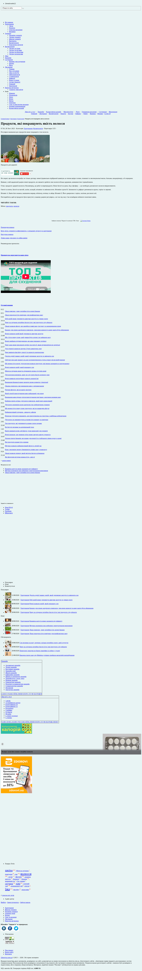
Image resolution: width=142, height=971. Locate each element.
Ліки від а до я (30, 112)
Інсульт (70, 114)
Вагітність (12, 41)
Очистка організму (16, 30)
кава (18, 883)
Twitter (7, 509)
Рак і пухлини (14, 71)
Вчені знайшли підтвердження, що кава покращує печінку (25, 341)
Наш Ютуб (9, 507)
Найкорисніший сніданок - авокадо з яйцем (20, 412)
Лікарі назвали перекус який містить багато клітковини (24, 453)
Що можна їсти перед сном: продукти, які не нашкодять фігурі (27, 408)
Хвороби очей (11, 671)
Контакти (8, 954)
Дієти (11, 26)
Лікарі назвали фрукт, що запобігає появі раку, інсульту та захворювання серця (33, 326)
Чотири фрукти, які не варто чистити (18, 390)
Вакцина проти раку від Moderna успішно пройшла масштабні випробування (47, 655)
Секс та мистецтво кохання (18, 104)
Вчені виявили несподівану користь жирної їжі (21, 378)
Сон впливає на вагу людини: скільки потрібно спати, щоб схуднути (44, 643)
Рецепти (12, 28)
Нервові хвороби (12, 680)
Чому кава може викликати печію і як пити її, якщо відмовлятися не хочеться (32, 345)
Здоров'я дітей (10, 913)
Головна (3, 118)
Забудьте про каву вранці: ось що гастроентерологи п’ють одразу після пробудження (35, 360)
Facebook (8, 511)
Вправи (100, 114)
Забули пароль (25, 902)
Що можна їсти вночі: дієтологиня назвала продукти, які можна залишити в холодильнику (37, 363)
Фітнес (11, 63)
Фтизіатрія (9, 688)
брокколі (16, 879)
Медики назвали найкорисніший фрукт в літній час (23, 446)
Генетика (12, 103)
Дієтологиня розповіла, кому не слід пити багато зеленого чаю (27, 375)
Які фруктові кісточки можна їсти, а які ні (20, 457)
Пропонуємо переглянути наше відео (14, 255)
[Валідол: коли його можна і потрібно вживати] (71, 742)
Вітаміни (12, 32)
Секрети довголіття (16, 89)
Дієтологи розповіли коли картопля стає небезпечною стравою (27, 405)
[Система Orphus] (85, 220)
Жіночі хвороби (11, 673)
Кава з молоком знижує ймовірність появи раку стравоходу (26, 449)
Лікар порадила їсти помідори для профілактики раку (24, 315)
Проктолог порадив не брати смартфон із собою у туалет (40, 651)
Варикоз (93, 114)
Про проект (9, 950)
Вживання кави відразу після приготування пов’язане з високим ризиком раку (33, 397)
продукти (9, 206)
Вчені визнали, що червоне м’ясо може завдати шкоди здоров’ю (28, 435)
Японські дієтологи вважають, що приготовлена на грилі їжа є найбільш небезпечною (35, 416)
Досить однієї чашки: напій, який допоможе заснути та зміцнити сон (29, 356)
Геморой (12, 84)
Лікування (8, 67)
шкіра (9, 870)
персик (26, 886)
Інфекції (12, 78)
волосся (16, 206)
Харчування (9, 24)
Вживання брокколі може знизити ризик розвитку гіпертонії (26, 382)
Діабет (85, 114)
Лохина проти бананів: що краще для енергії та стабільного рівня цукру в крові (33, 438)
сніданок (9, 883)
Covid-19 (107, 114)
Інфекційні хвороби (13, 675)
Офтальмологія (14, 74)
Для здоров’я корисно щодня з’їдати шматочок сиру (23, 349)
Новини (12, 93)
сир (16, 874)
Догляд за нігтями (15, 50)
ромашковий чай (17, 886)
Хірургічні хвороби (12, 690)
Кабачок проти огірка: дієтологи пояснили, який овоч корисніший (28, 401)
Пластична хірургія (16, 45)
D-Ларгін (9, 712)
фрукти (18, 877)
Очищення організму (89, 112)
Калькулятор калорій (16, 108)
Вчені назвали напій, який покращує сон (19, 367)
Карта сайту (9, 952)
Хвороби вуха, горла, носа (15, 678)
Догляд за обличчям (16, 52)
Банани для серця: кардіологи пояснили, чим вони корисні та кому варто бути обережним (37, 330)
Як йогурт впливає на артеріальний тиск (19, 427)
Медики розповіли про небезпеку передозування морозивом (26, 471)
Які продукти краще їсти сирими (16, 442)
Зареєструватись (13, 902)
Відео (11, 99)
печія (10, 877)
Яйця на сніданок (22, 871)
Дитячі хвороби (11, 667)
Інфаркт (78, 114)
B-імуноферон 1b (12, 704)
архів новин (6, 460)
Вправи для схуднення (17, 61)
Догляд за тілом (14, 48)
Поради (63, 114)
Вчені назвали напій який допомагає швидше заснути (24, 334)
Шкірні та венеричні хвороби (16, 676)
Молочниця (113, 112)
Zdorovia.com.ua (6, 957)
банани (24, 879)
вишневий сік (10, 881)
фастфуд (16, 890)
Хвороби (8, 58)
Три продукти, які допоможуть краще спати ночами (23, 423)
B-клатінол (9, 708)
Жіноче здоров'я (15, 39)
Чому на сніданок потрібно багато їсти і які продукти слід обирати (28, 322)
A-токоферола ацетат (13, 703)
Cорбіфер (9, 710)
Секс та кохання (10, 917)
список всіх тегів (8, 895)
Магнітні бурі (68, 112)
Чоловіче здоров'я (15, 35)
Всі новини (9, 22)
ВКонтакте (9, 513)
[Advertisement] (7, 487)
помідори (8, 874)
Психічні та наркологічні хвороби (18, 684)
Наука (11, 101)
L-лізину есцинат (12, 716)
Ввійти (3, 902)
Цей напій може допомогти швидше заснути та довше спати (26, 319)
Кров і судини (14, 80)
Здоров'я (8, 33)
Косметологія (14, 43)
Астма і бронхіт (14, 82)
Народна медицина (12, 88)
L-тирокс (9, 718)
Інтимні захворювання (17, 106)
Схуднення (9, 60)
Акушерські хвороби (13, 665)
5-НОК (8, 701)
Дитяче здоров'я (14, 37)
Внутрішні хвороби (12, 669)
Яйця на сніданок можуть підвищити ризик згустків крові (25, 371)
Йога (11, 65)
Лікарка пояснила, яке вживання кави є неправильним (24, 386)
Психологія (13, 95)
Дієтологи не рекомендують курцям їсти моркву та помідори (26, 420)
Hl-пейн (8, 714)
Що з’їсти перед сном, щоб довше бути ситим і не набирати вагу (28, 337)
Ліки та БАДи (14, 73)
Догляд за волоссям (16, 54)
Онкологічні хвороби (13, 682)
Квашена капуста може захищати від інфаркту (21, 469)
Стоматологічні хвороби (14, 686)
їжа (7, 889)
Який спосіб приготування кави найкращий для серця (24, 393)
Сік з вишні (21, 881)
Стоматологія (14, 76)
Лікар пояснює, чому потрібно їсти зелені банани (22, 311)
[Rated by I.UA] (9, 939)
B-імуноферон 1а (12, 706)
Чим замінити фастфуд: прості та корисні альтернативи (24, 352)
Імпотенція (13, 86)
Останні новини (7, 305)
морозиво (25, 890)
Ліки (6, 56)
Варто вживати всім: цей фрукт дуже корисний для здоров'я (26, 431)
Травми (11, 69)
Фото (11, 97)
